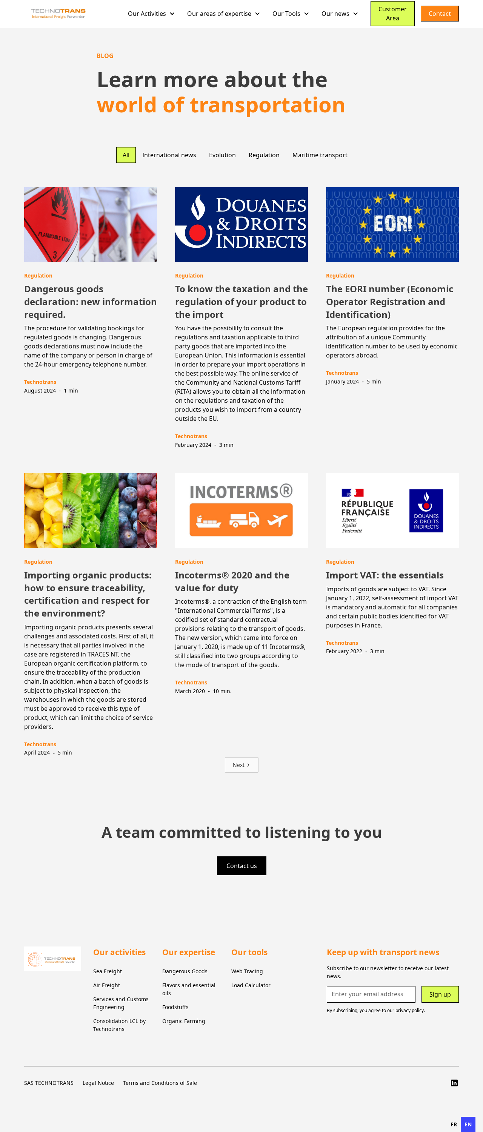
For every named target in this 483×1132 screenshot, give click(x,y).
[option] (454, 1124)
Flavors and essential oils (188, 989)
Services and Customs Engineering (121, 1003)
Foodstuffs (175, 1007)
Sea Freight (107, 971)
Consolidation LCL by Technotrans (119, 1024)
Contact (440, 13)
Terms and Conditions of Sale (160, 1082)
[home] (73, 13)
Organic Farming (183, 1021)
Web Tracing (247, 971)
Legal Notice (98, 1082)
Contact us (241, 866)
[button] (151, 13)
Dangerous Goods (185, 971)
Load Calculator (251, 985)
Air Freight (106, 985)
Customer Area (392, 13)
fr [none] (454, 1124)
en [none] (468, 1124)
